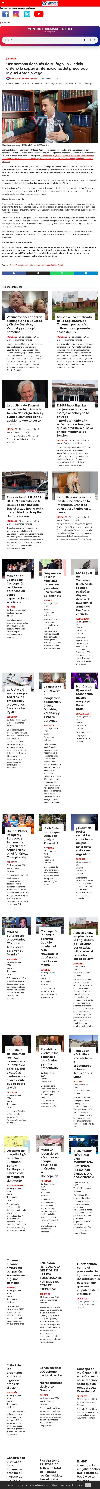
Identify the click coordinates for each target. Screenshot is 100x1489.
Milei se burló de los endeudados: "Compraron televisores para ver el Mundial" (16, 943)
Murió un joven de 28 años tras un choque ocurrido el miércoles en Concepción (50, 1163)
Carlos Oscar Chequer (19, 265)
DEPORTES (12, 862)
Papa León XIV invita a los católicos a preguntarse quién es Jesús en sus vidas (82, 1064)
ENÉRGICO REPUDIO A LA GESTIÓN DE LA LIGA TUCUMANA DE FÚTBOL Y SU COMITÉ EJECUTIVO (51, 1276)
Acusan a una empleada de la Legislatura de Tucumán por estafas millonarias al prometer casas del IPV (74, 324)
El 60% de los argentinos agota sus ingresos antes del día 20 (15, 1376)
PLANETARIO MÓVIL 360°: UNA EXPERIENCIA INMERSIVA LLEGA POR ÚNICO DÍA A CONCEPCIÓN (83, 1164)
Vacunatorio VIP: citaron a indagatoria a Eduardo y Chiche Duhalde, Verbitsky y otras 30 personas (24, 324)
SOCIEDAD (80, 859)
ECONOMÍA (12, 716)
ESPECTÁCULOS (83, 713)
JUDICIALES (11, 58)
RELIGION (77, 1081)
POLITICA (11, 607)
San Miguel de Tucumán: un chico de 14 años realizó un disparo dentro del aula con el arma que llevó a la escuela (84, 593)
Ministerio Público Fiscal (52, 265)
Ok (88, 1485)
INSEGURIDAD (82, 618)
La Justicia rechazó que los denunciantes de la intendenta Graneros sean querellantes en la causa (74, 505)
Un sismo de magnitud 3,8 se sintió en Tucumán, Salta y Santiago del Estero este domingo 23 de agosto (16, 1165)
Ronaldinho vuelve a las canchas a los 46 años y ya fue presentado (49, 1058)
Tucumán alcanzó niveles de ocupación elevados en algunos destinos (16, 1271)
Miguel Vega (35, 265)
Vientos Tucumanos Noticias (23, 78)
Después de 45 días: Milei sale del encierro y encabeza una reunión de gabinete (52, 584)
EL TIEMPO (49, 848)
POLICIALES (46, 1180)
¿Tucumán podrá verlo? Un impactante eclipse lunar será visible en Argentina (84, 841)
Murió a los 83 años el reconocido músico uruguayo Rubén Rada (84, 698)
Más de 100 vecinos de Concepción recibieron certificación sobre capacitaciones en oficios (18, 589)
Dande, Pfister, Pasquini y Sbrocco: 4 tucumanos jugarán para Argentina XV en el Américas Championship (17, 844)
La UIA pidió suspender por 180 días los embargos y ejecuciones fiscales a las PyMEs (17, 701)
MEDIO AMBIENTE (15, 1185)
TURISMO (11, 1287)
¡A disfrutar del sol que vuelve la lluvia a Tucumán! (52, 835)
